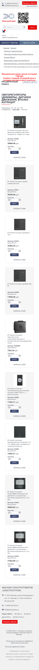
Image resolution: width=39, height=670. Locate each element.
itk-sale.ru (27, 614)
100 (21, 108)
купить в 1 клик (20, 157)
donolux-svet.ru (18, 617)
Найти (32, 27)
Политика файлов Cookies (15, 647)
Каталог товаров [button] (10, 43)
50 (18, 108)
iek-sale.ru (18, 614)
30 (15, 108)
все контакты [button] (32, 6)
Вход (4, 35)
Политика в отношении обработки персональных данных (19, 642)
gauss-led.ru (6, 617)
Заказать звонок (29, 3)
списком (24, 109)
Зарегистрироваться (9, 37)
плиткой (15, 109)
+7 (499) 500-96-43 (11, 3)
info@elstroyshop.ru (11, 5)
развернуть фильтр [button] (30, 82)
